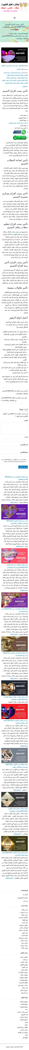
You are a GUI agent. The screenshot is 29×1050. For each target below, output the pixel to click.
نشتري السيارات (23, 972)
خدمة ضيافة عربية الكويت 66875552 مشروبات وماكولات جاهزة (17, 766)
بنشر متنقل (24, 915)
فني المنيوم (24, 1014)
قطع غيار (25, 1037)
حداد (26, 1009)
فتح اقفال (25, 920)
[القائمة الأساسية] (14, 18)
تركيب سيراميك (23, 938)
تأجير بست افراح (19, 72)
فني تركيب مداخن (22, 1012)
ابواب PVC (24, 948)
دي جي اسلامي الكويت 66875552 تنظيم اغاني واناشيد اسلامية (16, 722)
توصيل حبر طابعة (23, 1032)
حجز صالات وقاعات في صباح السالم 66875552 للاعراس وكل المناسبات (17, 566)
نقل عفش (25, 933)
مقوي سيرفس (23, 925)
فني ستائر (25, 988)
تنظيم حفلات (15, 232)
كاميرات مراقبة (23, 930)
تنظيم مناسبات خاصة (19, 80)
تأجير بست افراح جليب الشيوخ (18, 123)
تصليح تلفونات (24, 1007)
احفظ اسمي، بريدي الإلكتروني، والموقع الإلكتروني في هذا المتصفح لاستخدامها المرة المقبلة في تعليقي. (13, 460)
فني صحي (25, 922)
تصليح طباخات (24, 980)
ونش (26, 1022)
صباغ (26, 1025)
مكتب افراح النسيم (10, 83)
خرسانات (25, 959)
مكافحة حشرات (23, 917)
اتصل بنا (25, 894)
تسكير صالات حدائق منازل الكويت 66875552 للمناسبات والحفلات (18, 810)
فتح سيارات (24, 935)
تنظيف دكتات (24, 975)
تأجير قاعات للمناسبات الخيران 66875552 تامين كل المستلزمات (15, 654)
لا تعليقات (25, 86)
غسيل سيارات (24, 1017)
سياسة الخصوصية (23, 898)
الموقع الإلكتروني (24, 452)
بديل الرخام (24, 993)
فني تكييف (25, 967)
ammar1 (21, 65)
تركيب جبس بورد (23, 985)
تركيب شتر (24, 943)
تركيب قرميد (24, 1030)
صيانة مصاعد (24, 945)
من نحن (25, 901)
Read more (14, 502)
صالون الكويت (24, 965)
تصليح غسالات (24, 1002)
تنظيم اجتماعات (18, 75)
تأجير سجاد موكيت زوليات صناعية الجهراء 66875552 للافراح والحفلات (16, 698)
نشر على (10, 65)
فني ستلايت (24, 910)
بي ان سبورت (24, 912)
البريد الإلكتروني (24, 444)
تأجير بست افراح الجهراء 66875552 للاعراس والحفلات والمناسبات (17, 522)
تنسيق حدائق (24, 990)
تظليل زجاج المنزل (22, 1027)
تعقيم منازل (24, 970)
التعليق (26, 420)
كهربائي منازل (24, 927)
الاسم (26, 437)
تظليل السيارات (23, 982)
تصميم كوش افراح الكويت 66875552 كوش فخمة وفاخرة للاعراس (15, 854)
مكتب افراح (20, 69)
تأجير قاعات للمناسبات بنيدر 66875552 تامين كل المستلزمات (14, 610)
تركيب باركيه (24, 940)
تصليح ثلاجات (24, 1004)
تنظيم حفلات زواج (19, 78)
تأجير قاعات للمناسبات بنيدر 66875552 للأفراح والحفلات (16, 478)
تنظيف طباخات (23, 977)
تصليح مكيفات (24, 1019)
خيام (26, 1035)
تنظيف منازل (24, 957)
